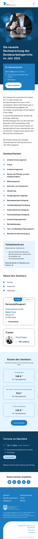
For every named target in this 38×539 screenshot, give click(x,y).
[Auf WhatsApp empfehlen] (24, 482)
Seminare (6, 495)
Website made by (26, 537)
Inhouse (28, 299)
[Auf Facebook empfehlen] (28, 482)
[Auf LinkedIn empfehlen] (14, 482)
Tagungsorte (7, 501)
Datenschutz (31, 530)
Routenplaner (13, 322)
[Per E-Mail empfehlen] (9, 482)
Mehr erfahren (23, 342)
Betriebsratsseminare (10, 498)
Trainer (22, 498)
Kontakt (22, 501)
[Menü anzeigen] (34, 3)
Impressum (31, 532)
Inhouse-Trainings (26, 495)
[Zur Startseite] (9, 4)
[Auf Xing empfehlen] (19, 482)
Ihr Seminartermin (13, 67)
